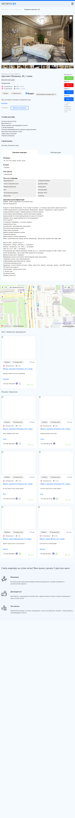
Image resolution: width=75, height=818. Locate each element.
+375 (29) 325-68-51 (45, 553)
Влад (4, 494)
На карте (30, 93)
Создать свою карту (18, 326)
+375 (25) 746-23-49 (9, 383)
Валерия (5, 549)
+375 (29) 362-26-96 (9, 443)
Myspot (8, 3)
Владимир (4, 103)
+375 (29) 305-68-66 (9, 553)
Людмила (42, 549)
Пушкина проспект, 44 (32, 9)
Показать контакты (19, 108)
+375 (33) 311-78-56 (9, 498)
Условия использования (68, 326)
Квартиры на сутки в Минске (11, 9)
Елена (4, 439)
